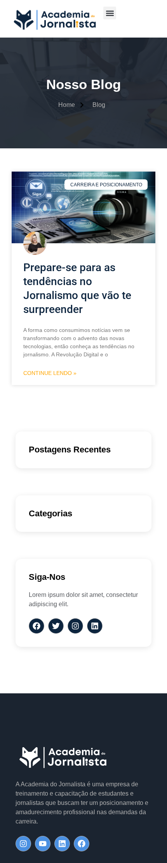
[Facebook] (81, 843)
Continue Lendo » (50, 373)
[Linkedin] (62, 843)
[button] (109, 13)
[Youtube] (42, 843)
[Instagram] (23, 843)
